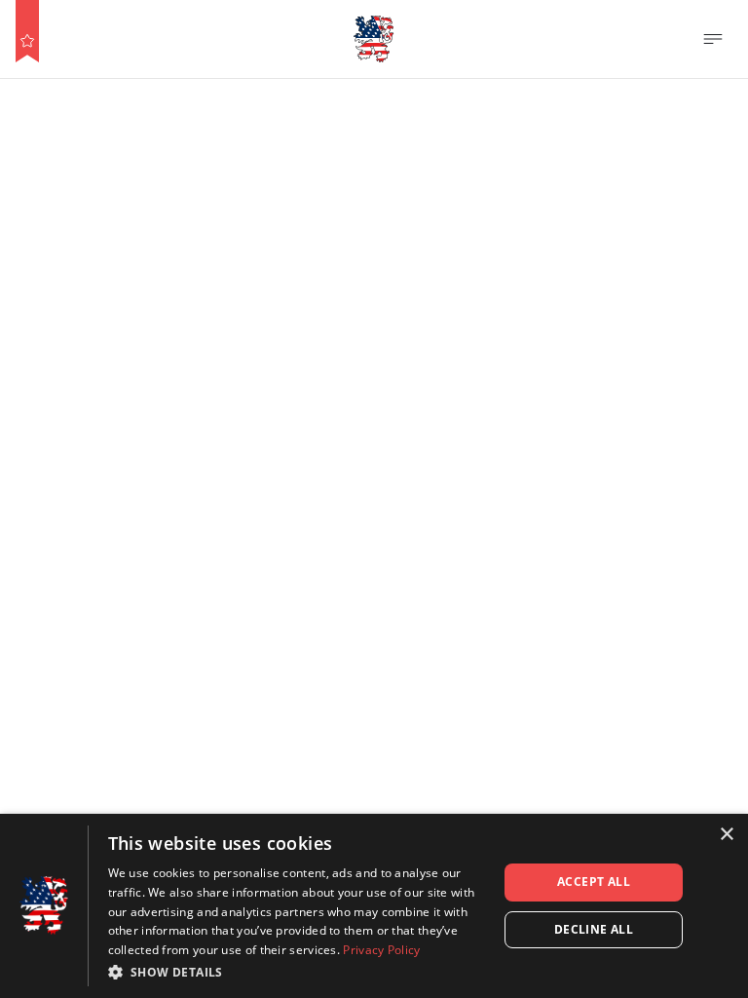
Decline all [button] (593, 929)
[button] (297, 971)
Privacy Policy (381, 949)
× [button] (726, 834)
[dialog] (374, 906)
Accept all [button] (593, 881)
